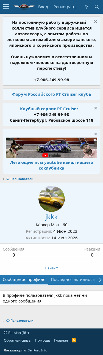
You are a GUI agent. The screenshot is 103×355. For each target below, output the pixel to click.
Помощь (42, 340)
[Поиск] (96, 7)
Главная (61, 340)
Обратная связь (17, 340)
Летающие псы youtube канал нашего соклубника (51, 165)
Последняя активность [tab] (74, 279)
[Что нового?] (86, 7)
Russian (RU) (18, 332)
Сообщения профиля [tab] (24, 279)
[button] (6, 7)
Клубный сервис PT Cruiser (49, 108)
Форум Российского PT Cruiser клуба (51, 94)
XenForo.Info (37, 350)
